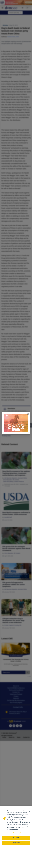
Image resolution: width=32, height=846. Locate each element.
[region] (16, 826)
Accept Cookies (16, 842)
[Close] (30, 808)
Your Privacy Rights (16, 833)
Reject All (16, 838)
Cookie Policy (15, 829)
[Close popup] (28, 414)
